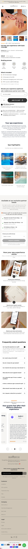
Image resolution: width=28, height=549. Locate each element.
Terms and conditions (6, 528)
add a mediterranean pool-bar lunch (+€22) (13, 91)
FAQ (2, 493)
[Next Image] (25, 22)
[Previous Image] (3, 22)
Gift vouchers (4, 487)
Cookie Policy (4, 532)
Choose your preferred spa (8, 233)
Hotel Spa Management (6, 508)
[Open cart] (25, 6)
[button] (14, 449)
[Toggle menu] (2, 6)
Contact (3, 497)
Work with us (4, 504)
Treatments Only (5, 490)
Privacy (3, 522)
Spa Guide (3, 511)
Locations (3, 484)
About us (3, 514)
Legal (2, 525)
